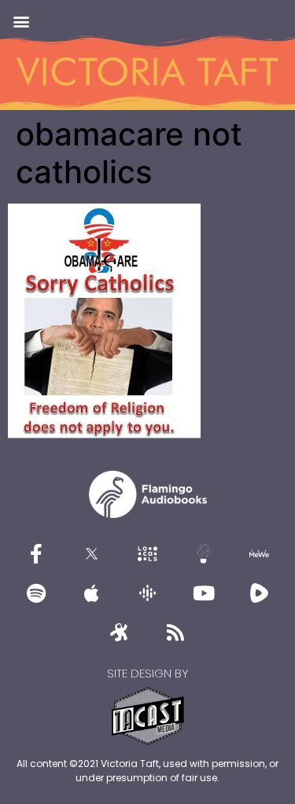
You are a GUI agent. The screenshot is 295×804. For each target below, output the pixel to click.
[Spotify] (36, 592)
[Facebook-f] (36, 553)
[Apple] (92, 592)
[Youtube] (203, 592)
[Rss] (175, 632)
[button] (21, 21)
